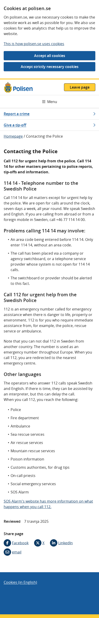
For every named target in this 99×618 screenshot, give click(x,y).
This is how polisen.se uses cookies (34, 43)
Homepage (13, 136)
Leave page (80, 87)
